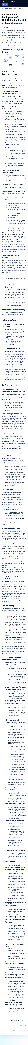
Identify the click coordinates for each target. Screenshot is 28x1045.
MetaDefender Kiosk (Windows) (9, 1)
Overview (5, 28)
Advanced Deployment (21, 8)
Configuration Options (10, 385)
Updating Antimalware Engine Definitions (13, 325)
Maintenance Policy (9, 320)
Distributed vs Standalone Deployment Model (11, 92)
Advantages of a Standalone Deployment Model (10, 171)
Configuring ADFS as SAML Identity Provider (14, 1027)
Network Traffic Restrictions (12, 184)
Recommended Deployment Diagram (12, 51)
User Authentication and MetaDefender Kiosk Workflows (13, 390)
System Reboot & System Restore (11, 256)
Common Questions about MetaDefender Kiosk (11, 658)
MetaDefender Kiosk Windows (10, 8)
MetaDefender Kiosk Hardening (13, 310)
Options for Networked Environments (13, 544)
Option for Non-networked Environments (10, 578)
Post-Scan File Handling (11, 529)
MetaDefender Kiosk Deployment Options (9, 73)
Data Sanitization (8, 490)
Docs (2, 8)
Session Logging (8, 606)
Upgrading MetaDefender (11, 348)
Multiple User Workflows (9, 434)
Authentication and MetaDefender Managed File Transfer (12, 455)
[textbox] (14, 521)
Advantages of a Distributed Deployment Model (10, 108)
